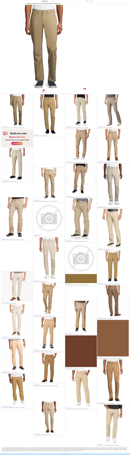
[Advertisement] (40, 152)
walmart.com (44, 91)
